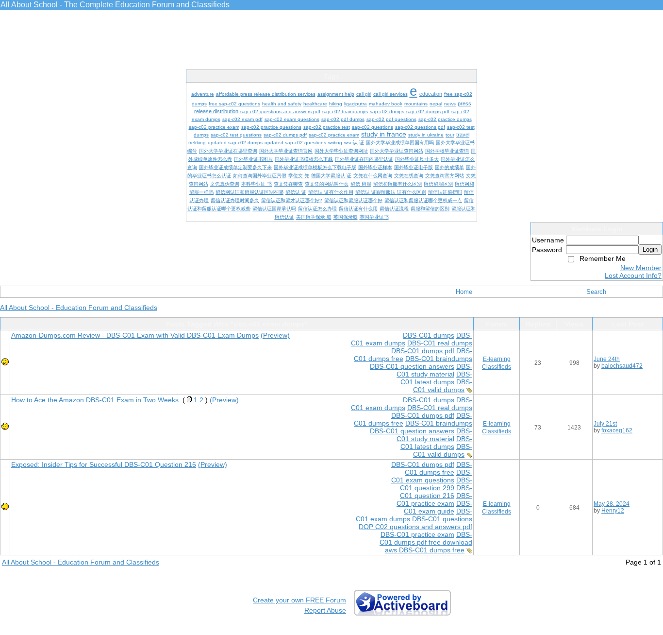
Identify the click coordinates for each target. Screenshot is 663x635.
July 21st (605, 423)
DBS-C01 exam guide (438, 507)
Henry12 (612, 510)
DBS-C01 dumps (428, 335)
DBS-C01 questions (442, 519)
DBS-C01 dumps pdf (422, 351)
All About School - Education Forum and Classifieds (78, 307)
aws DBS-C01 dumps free (424, 550)
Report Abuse (325, 610)
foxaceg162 (616, 430)
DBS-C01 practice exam (434, 499)
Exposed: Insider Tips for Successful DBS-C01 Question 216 (103, 464)
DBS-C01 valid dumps (442, 386)
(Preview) (275, 335)
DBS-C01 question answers (412, 366)
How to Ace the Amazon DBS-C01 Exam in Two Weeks (95, 400)
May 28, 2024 (612, 503)
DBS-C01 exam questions (431, 476)
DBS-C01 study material (434, 370)
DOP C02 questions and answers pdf (415, 527)
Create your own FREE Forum (299, 600)
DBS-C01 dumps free (438, 468)
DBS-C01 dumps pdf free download (426, 538)
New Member (641, 268)
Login (650, 249)
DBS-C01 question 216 (436, 491)
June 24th (607, 359)
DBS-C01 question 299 (436, 484)
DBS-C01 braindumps (438, 358)
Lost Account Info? (633, 275)
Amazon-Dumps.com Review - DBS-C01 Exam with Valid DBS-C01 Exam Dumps (135, 335)
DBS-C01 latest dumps (436, 378)
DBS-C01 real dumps (439, 343)
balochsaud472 (622, 365)
